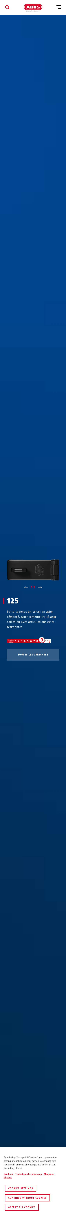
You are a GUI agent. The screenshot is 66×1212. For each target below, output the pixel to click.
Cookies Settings (20, 1188)
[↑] (26, 587)
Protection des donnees (28, 1174)
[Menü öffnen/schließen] (58, 7)
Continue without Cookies (27, 1197)
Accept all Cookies (21, 1207)
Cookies (8, 1174)
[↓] (40, 587)
